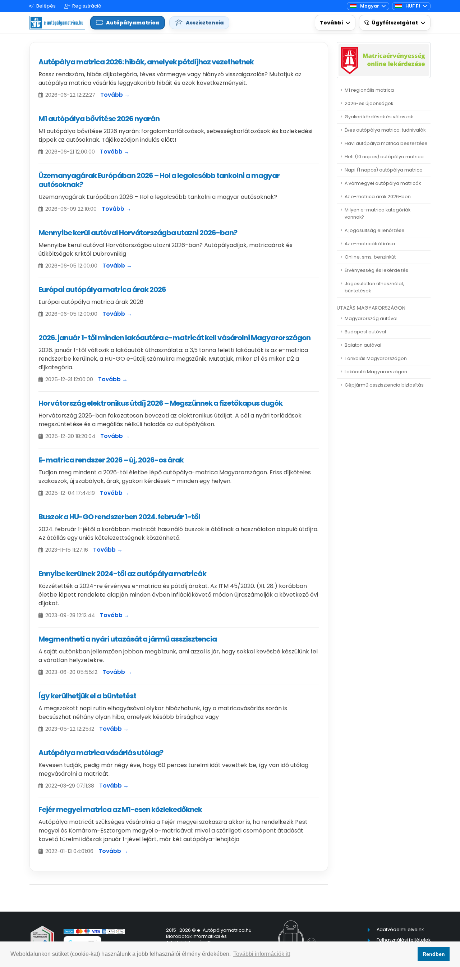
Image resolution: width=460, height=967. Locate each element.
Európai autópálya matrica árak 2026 (102, 289)
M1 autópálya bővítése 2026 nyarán (99, 119)
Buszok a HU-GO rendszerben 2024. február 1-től (119, 517)
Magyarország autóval (371, 318)
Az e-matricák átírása (370, 244)
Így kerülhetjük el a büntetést (87, 696)
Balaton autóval (363, 345)
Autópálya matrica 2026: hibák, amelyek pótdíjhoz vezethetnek (146, 62)
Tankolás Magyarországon (376, 358)
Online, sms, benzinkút (370, 257)
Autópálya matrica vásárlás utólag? (100, 753)
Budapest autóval (365, 332)
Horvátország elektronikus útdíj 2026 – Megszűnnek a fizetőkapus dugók (160, 403)
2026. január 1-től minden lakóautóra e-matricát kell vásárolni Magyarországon (174, 338)
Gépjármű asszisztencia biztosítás (384, 385)
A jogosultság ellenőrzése (375, 230)
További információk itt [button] (261, 954)
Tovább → (115, 95)
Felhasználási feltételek (404, 940)
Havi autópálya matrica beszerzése (386, 143)
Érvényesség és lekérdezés (376, 270)
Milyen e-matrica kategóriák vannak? (377, 213)
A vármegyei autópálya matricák (383, 183)
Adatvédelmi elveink (400, 929)
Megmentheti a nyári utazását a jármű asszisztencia (127, 639)
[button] (335, 23)
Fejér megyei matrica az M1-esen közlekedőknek (120, 809)
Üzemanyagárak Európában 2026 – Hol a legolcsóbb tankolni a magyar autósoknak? (159, 180)
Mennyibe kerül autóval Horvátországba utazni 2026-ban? (137, 233)
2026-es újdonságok (369, 103)
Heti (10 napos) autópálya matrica (384, 157)
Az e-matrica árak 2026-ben (378, 196)
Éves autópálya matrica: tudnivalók (385, 130)
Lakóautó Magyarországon (376, 372)
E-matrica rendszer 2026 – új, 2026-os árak (111, 460)
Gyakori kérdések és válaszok (379, 117)
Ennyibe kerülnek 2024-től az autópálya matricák (122, 574)
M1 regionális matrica (369, 90)
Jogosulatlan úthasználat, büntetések (374, 287)
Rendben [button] (434, 954)
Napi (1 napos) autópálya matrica (384, 170)
